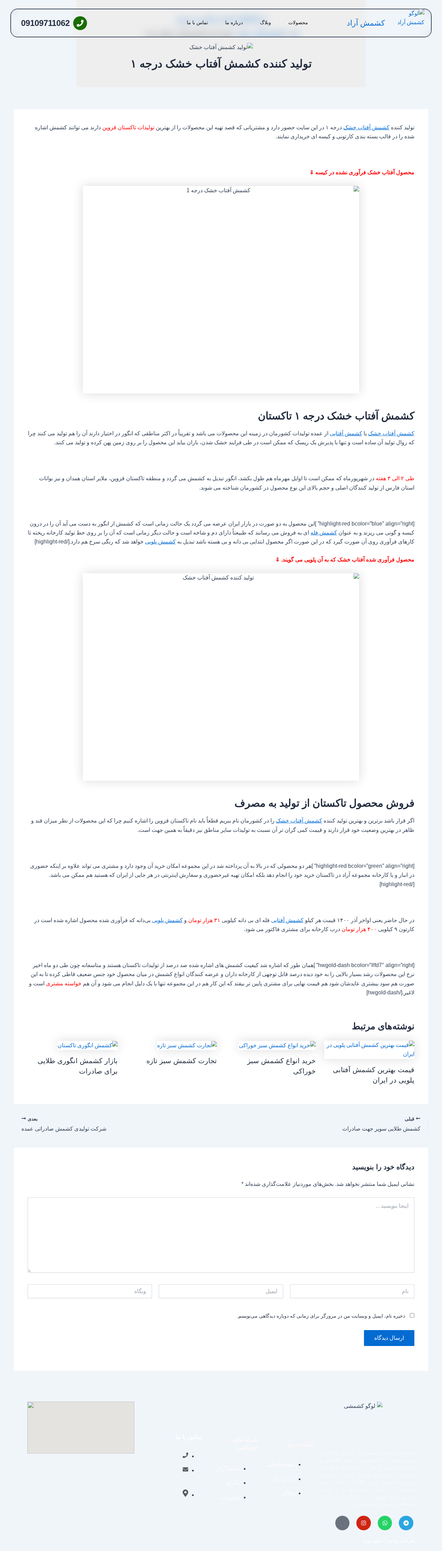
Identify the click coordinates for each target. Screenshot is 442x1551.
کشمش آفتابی (346, 433)
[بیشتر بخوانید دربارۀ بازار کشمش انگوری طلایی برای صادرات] (88, 1045)
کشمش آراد (366, 23)
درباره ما (234, 22)
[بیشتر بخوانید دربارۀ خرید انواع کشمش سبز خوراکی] (277, 1045)
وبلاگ (265, 22)
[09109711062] (80, 23)
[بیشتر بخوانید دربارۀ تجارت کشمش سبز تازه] (187, 1045)
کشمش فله (323, 533)
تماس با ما (197, 22)
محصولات (298, 22)
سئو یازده (372, 1540)
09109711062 (45, 23)
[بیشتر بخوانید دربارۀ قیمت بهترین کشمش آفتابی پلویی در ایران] (369, 1049)
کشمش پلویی (160, 542)
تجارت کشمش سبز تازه (181, 1061)
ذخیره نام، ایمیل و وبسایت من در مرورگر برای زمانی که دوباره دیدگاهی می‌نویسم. (321, 1316)
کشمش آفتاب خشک (366, 127)
